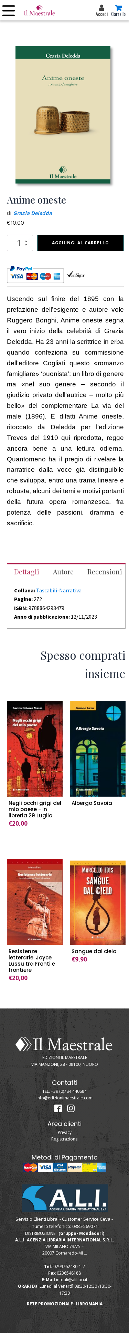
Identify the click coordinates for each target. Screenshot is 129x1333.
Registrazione (64, 1139)
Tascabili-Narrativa (59, 590)
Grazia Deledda (32, 213)
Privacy (65, 1132)
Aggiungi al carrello (80, 243)
